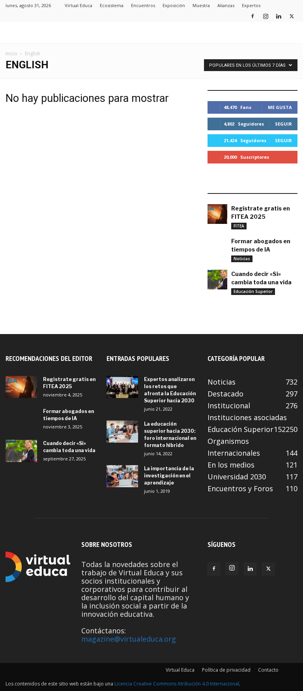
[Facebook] (252, 16)
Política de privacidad (226, 670)
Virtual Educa (78, 5)
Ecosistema (111, 5)
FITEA (239, 226)
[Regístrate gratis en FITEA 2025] (217, 214)
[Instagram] (265, 16)
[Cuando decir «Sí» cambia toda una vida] (217, 279)
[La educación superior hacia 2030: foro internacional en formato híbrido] (122, 432)
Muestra (201, 5)
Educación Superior (253, 291)
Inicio (11, 53)
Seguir (283, 124)
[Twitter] (291, 16)
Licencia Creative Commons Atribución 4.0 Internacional (176, 683)
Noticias (242, 258)
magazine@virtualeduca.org (128, 639)
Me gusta (280, 107)
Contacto (268, 670)
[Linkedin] (278, 16)
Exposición (174, 5)
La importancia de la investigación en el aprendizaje (169, 476)
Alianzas (225, 5)
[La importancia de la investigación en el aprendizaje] (122, 476)
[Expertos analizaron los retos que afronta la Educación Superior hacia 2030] (122, 387)
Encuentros (143, 5)
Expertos (251, 5)
